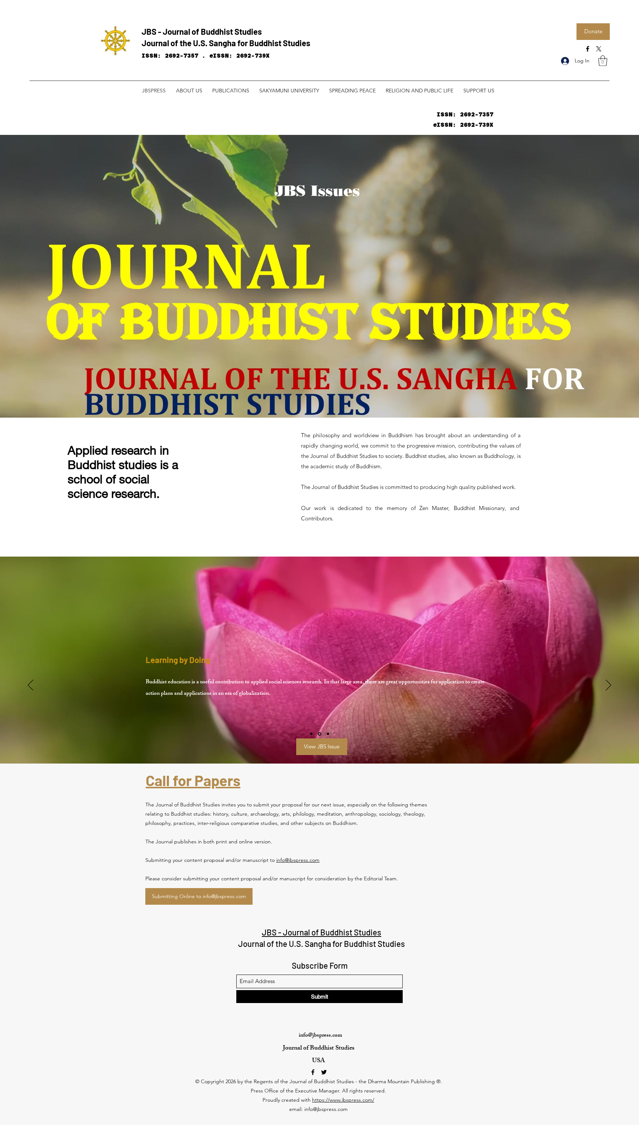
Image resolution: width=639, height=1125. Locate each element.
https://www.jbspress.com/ (343, 1100)
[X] (598, 48)
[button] (602, 60)
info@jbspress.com (298, 860)
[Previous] (30, 685)
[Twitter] (324, 1072)
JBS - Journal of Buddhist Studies (202, 31)
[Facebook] (587, 48)
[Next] (608, 685)
